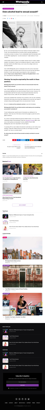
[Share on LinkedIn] (13, 18)
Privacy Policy (30, 388)
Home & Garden (6, 265)
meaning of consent (29, 120)
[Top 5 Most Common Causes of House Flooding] (22, 276)
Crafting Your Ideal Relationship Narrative (30, 178)
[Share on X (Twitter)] (9, 18)
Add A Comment (22, 205)
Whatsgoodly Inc (20, 405)
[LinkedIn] (4, 63)
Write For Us (22, 402)
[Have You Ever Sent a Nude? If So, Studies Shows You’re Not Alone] (5, 228)
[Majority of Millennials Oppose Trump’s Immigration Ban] (5, 216)
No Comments (30, 15)
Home (4, 5)
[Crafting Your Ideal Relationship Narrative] (32, 169)
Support (29, 402)
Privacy (38, 402)
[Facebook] (4, 54)
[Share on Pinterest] (11, 18)
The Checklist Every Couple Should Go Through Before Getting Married (12, 178)
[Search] (41, 2)
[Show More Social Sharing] (15, 18)
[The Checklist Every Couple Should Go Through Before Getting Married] (12, 169)
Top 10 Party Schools (14, 220)
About (16, 402)
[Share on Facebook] (7, 18)
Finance (4, 237)
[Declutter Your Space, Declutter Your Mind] (22, 304)
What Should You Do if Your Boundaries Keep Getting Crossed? (12, 198)
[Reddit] (4, 60)
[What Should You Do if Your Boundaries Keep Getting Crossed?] (12, 188)
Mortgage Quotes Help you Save (13, 260)
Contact (11, 402)
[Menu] (3, 2)
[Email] (4, 69)
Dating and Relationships (10, 5)
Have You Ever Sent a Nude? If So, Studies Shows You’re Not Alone (24, 226)
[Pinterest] (4, 66)
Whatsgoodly (7, 262)
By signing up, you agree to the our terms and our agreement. (23, 388)
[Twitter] (4, 57)
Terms (33, 402)
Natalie (5, 15)
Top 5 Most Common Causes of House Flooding (16, 289)
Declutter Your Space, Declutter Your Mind (15, 317)
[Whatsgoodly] (22, 2)
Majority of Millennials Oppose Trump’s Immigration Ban (21, 214)
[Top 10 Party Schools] (5, 222)
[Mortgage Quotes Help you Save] (22, 248)
